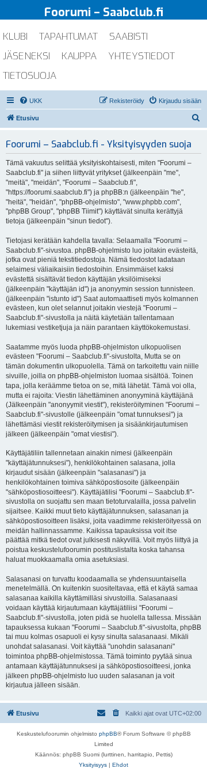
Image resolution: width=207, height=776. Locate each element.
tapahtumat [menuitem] (68, 36)
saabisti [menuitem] (128, 36)
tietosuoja (29, 75)
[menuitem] (30, 101)
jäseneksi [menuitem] (26, 56)
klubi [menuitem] (15, 36)
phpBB (108, 734)
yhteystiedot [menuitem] (141, 56)
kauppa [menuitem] (79, 56)
